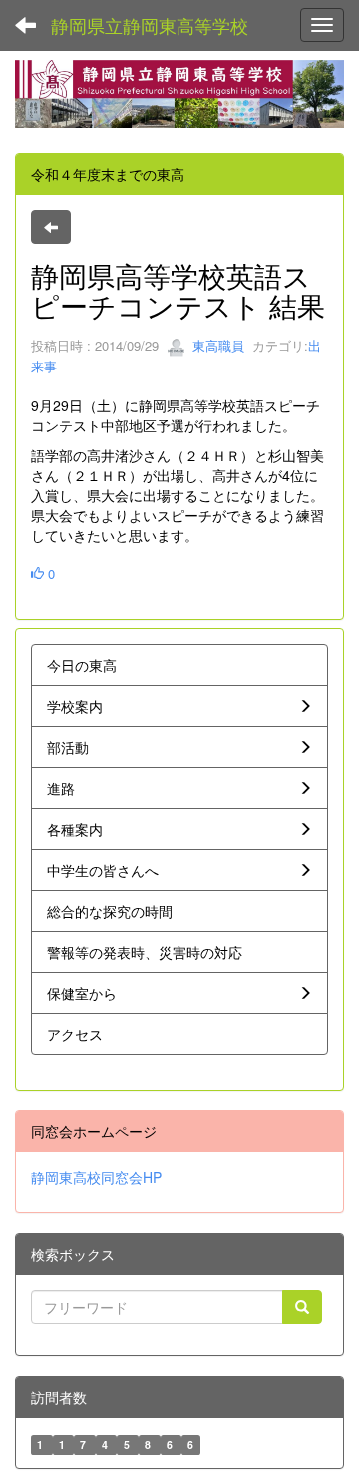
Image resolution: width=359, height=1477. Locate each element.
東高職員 (216, 345)
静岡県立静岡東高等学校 (149, 25)
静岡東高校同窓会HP (96, 1177)
